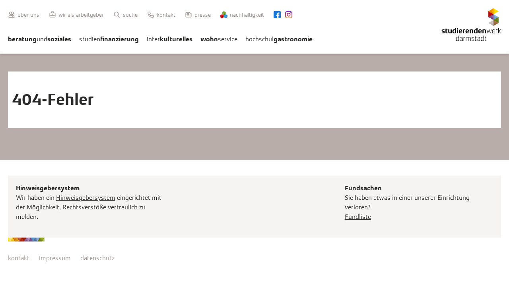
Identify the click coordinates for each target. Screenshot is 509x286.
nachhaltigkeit (247, 15)
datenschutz (97, 258)
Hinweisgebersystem (85, 197)
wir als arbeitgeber (81, 15)
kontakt (18, 258)
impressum (55, 258)
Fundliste (358, 216)
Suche (130, 15)
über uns (28, 15)
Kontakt (166, 15)
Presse (202, 15)
